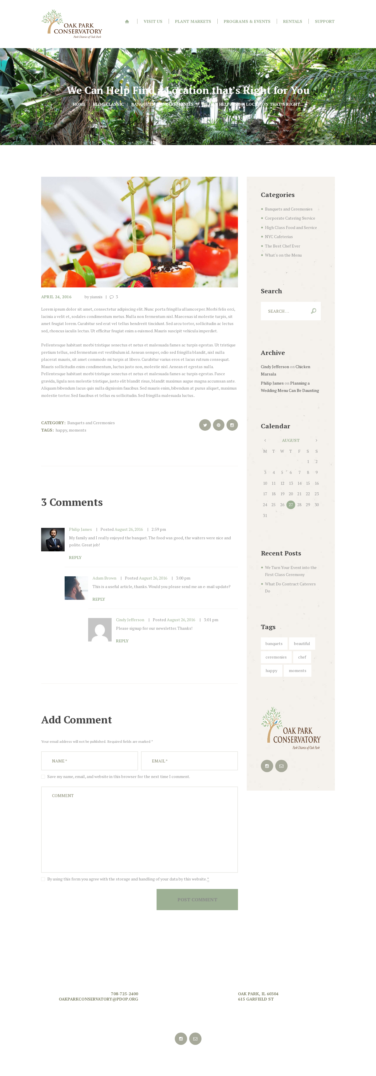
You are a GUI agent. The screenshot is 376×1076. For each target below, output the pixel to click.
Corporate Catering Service (290, 218)
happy (61, 430)
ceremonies (276, 657)
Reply (75, 557)
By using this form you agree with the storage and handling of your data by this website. (128, 879)
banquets (274, 643)
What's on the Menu (283, 255)
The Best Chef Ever (282, 246)
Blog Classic (108, 104)
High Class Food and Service (291, 227)
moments (77, 430)
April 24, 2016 (56, 296)
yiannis (96, 296)
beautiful (302, 643)
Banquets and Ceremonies (162, 104)
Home (79, 104)
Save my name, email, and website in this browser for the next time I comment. (118, 776)
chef (302, 657)
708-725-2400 (124, 993)
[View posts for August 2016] (265, 440)
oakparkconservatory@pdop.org (98, 999)
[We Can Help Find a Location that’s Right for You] (139, 232)
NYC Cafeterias (279, 236)
